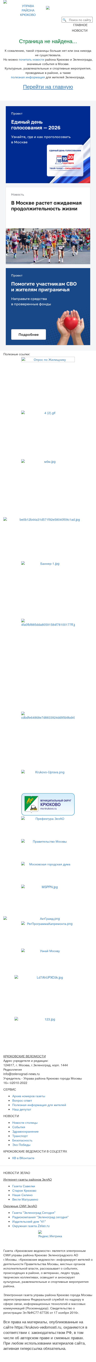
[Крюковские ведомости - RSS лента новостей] (64, 7)
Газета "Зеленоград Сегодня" (33, 1212)
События (18, 1127)
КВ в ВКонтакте (23, 1158)
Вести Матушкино (25, 1199)
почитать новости (31, 59)
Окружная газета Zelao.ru (31, 1226)
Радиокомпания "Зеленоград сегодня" (40, 1217)
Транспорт (20, 1135)
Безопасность (22, 1140)
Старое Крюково (24, 1190)
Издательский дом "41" (29, 1221)
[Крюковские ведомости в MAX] (48, 7)
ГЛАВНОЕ (81, 25)
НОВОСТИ (81, 30)
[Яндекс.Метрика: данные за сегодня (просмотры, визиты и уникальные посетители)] (50, 1234)
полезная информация (28, 77)
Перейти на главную (48, 86)
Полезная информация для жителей (39, 1105)
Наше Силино (22, 1195)
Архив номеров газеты (28, 1096)
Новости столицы (25, 1122)
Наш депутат (21, 1109)
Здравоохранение (25, 1131)
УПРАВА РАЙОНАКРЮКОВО (28, 10)
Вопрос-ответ (22, 1100)
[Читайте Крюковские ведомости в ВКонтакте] (55, 7)
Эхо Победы (21, 1144)
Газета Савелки (23, 1186)
